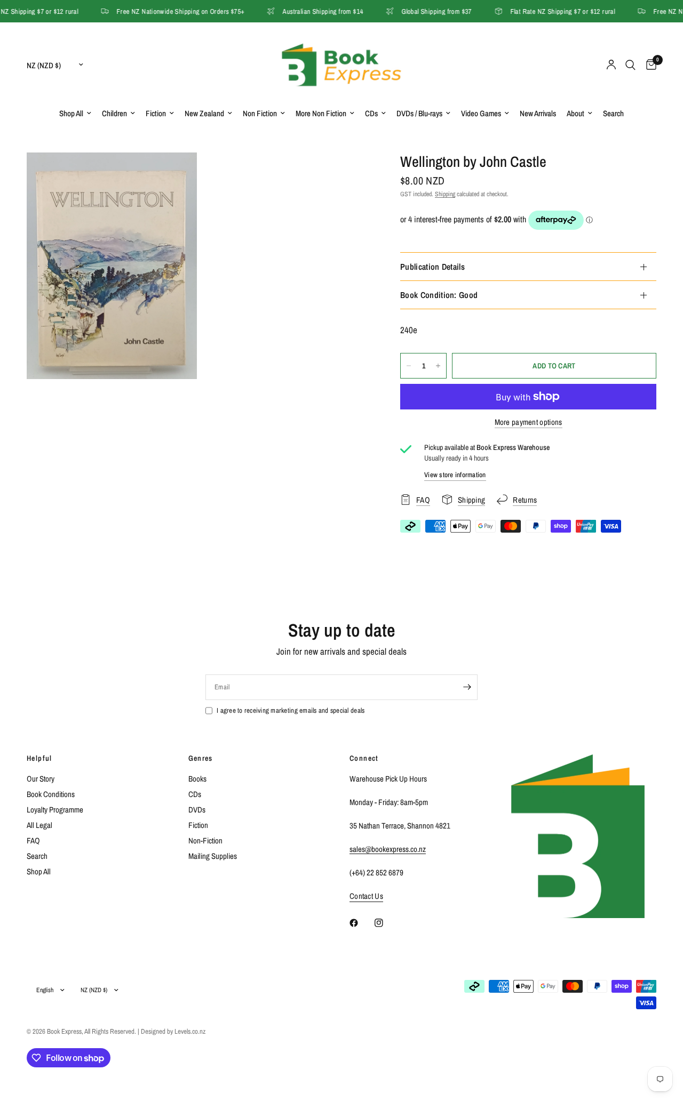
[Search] (630, 65)
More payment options (528, 422)
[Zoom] (174, 175)
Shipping (445, 194)
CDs (371, 113)
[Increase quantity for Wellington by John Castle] (438, 365)
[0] (648, 65)
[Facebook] (361, 923)
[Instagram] (386, 923)
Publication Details (432, 266)
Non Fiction (260, 113)
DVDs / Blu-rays (419, 113)
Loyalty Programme (55, 809)
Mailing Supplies (212, 856)
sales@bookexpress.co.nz (388, 849)
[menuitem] (75, 113)
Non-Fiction (205, 840)
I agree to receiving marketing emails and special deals (290, 710)
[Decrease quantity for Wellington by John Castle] (409, 365)
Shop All (71, 113)
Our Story (40, 778)
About (575, 113)
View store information (455, 474)
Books (197, 778)
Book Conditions (51, 794)
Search (613, 113)
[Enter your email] (467, 687)
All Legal (39, 825)
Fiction (156, 113)
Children (114, 113)
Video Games (481, 113)
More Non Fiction (321, 113)
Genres (200, 758)
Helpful (39, 758)
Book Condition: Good (439, 295)
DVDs (196, 809)
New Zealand (204, 113)
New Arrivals (538, 113)
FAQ (33, 840)
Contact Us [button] (366, 895)
